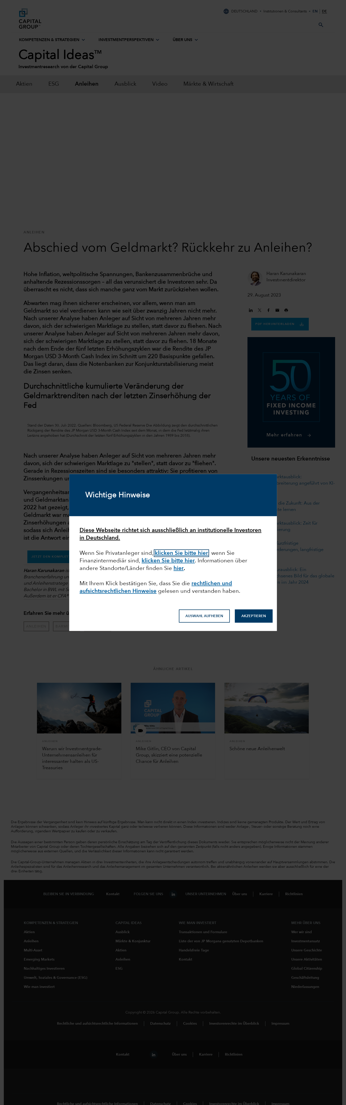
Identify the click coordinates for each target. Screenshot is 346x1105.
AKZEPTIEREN (253, 616)
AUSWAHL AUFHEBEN (204, 616)
